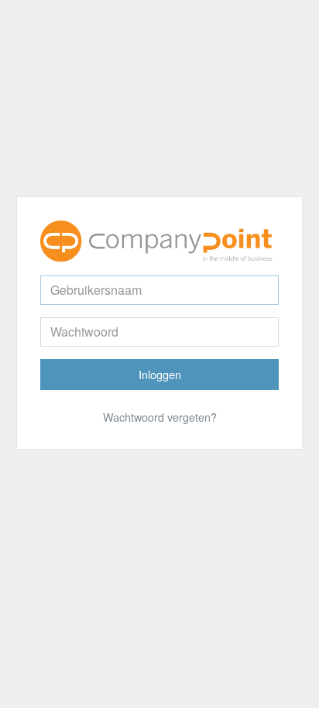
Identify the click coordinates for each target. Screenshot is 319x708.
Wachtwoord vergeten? (160, 417)
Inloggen (160, 374)
